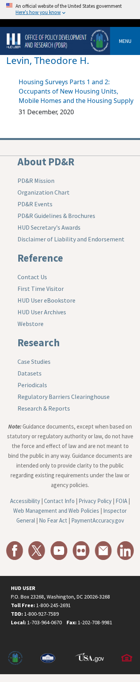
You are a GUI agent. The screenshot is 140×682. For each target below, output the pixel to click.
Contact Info (59, 501)
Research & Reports (44, 408)
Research (39, 342)
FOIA (121, 501)
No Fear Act (53, 520)
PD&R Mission (36, 180)
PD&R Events (35, 204)
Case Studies (34, 361)
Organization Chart (44, 192)
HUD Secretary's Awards (49, 227)
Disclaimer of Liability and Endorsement (71, 239)
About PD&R (46, 161)
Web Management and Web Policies (56, 510)
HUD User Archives (42, 312)
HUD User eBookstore (46, 300)
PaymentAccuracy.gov (97, 520)
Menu (125, 40)
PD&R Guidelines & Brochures (56, 216)
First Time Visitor (41, 288)
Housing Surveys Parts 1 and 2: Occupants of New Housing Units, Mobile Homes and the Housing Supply (76, 91)
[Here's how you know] (70, 9)
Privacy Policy (95, 501)
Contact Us (32, 277)
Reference (40, 257)
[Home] (58, 40)
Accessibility (25, 501)
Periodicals (32, 385)
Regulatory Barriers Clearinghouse (64, 396)
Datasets (30, 373)
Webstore (31, 324)
